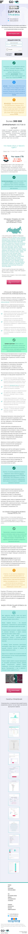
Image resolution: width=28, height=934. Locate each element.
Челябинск (8, 244)
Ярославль (8, 266)
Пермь (15, 246)
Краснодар (10, 247)
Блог (8, 151)
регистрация (15, 282)
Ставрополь (11, 243)
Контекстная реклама (7, 181)
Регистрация (10, 888)
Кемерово (17, 260)
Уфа (6, 246)
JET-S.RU (5, 86)
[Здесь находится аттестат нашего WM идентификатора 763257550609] (11, 921)
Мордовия (13, 254)
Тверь (19, 253)
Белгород (10, 250)
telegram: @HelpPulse (14, 20)
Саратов (16, 247)
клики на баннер (5, 302)
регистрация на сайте (14, 33)
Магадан (18, 263)
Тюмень (20, 247)
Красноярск (10, 246)
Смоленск (12, 251)
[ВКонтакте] (12, 919)
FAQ (8, 893)
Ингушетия (19, 265)
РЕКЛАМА (20, 77)
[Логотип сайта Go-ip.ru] (14, 2)
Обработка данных (12, 909)
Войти (18, 54)
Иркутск (24, 248)
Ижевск (9, 248)
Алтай (21, 260)
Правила (9, 897)
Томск (12, 260)
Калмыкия (17, 243)
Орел (17, 250)
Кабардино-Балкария (11, 241)
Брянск (3, 251)
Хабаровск (4, 250)
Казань (9, 240)
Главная (5, 151)
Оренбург (4, 256)
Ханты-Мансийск (6, 260)
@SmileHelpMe (14, 74)
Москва (15, 237)
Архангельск (20, 259)
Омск (13, 244)
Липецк (21, 250)
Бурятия (12, 262)
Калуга (7, 251)
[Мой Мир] (16, 919)
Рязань (17, 251)
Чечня (3, 266)
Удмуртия (7, 257)
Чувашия (19, 254)
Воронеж (20, 246)
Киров (3, 257)
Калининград (5, 253)
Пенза (9, 254)
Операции (10, 904)
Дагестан (13, 240)
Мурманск (4, 259)
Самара (17, 244)
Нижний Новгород (20, 238)
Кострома (21, 256)
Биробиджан (5, 263)
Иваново (16, 256)
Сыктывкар (18, 257)
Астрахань (22, 243)
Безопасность (11, 906)
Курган (12, 257)
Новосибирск (5, 238)
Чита (15, 262)
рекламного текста (14, 385)
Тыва (3, 262)
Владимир (4, 254)
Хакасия (7, 262)
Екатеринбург (12, 238)
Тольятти (4, 248)
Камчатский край (12, 265)
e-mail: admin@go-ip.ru (14, 913)
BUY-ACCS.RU (7, 103)
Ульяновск (18, 248)
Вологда (14, 259)
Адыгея (4, 244)
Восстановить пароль (12, 895)
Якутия (18, 240)
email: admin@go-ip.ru (14, 18)
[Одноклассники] (14, 919)
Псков (10, 253)
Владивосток (12, 263)
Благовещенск (21, 262)
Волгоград (4, 247)
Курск (14, 250)
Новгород (15, 253)
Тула (24, 250)
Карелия (10, 259)
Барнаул (13, 248)
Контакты (10, 907)
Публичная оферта (11, 889)
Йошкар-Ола (10, 256)
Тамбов (21, 251)
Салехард (4, 240)
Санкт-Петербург (21, 237)
